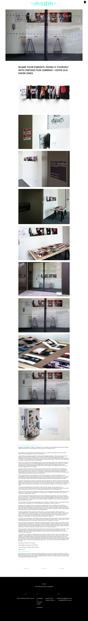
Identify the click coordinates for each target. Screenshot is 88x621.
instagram (40, 598)
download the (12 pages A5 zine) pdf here (28, 445)
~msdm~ (44, 3)
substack (39, 607)
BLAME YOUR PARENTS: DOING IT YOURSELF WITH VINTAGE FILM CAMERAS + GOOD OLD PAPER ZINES (43, 70)
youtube (39, 602)
